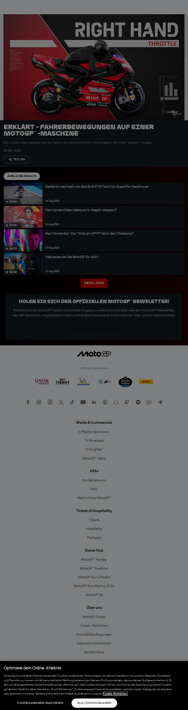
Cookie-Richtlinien (115, 693)
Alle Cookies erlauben (94, 703)
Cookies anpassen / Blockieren (40, 703)
